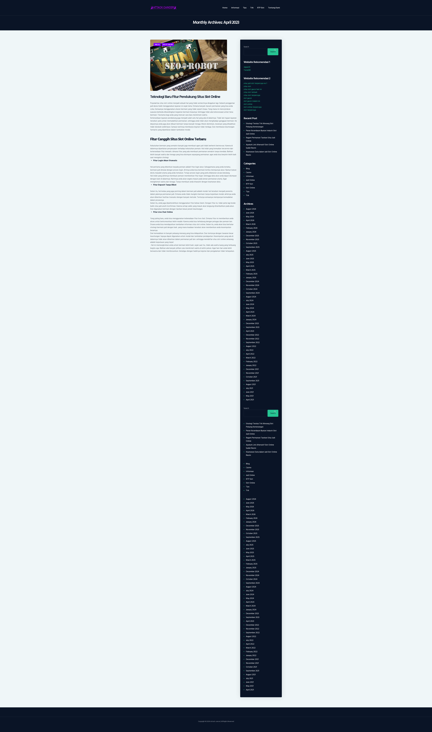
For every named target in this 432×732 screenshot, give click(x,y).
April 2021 (250, 399)
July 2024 (249, 300)
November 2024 (252, 285)
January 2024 (251, 319)
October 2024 (251, 289)
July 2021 (249, 388)
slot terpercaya (250, 110)
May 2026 (250, 216)
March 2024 (251, 315)
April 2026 (250, 220)
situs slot (247, 86)
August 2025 (251, 251)
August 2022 (251, 346)
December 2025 (252, 235)
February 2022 (251, 361)
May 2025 (250, 262)
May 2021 (249, 396)
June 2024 (250, 304)
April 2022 (250, 354)
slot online (248, 104)
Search (246, 46)
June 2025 (250, 258)
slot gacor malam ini (252, 101)
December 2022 (252, 335)
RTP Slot (249, 184)
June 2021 (250, 392)
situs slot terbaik (250, 92)
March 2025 (250, 270)
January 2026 (251, 231)
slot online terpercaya (252, 107)
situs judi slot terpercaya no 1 (255, 83)
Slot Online (168, 44)
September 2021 (252, 380)
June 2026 (250, 212)
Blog (158, 44)
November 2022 (252, 338)
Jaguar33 (247, 67)
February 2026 (251, 228)
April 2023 (250, 331)
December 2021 (252, 369)
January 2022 (251, 365)
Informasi (250, 176)
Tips (247, 191)
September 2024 (253, 293)
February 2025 (251, 273)
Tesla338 (247, 70)
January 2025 (251, 277)
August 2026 (251, 209)
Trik (247, 195)
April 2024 (250, 312)
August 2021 (251, 384)
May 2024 (250, 308)
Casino (248, 172)
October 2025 (251, 243)
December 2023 (252, 323)
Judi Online (250, 180)
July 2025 (249, 254)
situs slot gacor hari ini (253, 89)
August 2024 (251, 296)
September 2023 (252, 327)
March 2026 (250, 224)
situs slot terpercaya (252, 95)
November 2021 (252, 373)
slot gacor (248, 98)
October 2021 (251, 376)
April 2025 (250, 266)
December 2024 (252, 281)
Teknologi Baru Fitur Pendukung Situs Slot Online (185, 97)
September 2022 (253, 342)
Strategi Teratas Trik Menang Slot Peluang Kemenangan (259, 125)
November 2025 (252, 239)
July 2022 (249, 350)
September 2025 (253, 247)
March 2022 (250, 357)
